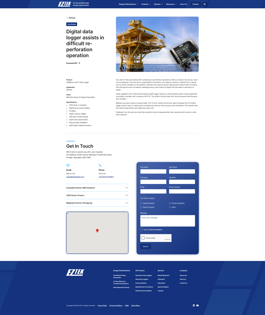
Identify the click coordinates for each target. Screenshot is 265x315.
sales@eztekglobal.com (75, 177)
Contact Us (183, 283)
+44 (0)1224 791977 (106, 177)
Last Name (173, 167)
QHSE (127, 305)
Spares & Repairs (163, 287)
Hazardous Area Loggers (143, 275)
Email (142, 187)
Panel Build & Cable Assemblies (119, 276)
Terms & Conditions (155, 229)
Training (160, 291)
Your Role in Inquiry (147, 198)
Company (144, 177)
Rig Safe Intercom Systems (144, 287)
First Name (144, 167)
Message (143, 213)
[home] (64, 4)
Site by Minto (135, 305)
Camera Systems (141, 283)
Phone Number (174, 187)
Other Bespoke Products (121, 287)
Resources (183, 275)
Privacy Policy (102, 305)
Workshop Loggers (141, 279)
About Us (183, 4)
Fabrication (161, 283)
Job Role (172, 177)
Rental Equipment (163, 275)
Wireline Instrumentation (143, 291)
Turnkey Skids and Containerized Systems (121, 282)
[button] (128, 4)
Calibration (161, 279)
